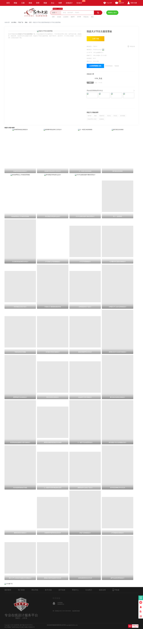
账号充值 (48, 590)
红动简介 (89, 590)
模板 (15, 3)
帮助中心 (75, 590)
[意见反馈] (140, 611)
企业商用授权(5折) (95, 66)
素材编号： (90, 46)
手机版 (116, 590)
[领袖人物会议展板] (92, 99)
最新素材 (8, 590)
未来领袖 (122, 115)
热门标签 (21, 590)
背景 (37, 3)
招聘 (53, 17)
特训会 (115, 115)
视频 (45, 3)
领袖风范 (101, 115)
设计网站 (13, 22)
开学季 (79, 17)
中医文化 (85, 17)
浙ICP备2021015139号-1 (26, 625)
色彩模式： (90, 58)
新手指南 (62, 590)
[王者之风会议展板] (128, 99)
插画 (30, 3)
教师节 (73, 17)
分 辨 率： (90, 52)
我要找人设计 (112, 12)
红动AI (79, 3)
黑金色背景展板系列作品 (95, 90)
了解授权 (116, 66)
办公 (52, 3)
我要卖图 (140, 597)
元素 (23, 3)
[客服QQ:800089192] (140, 607)
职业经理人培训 (92, 119)
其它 (30, 22)
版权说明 (102, 590)
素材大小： (90, 61)
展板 (26, 22)
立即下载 (95, 39)
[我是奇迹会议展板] (116, 99)
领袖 (95, 115)
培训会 (109, 115)
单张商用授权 (109, 66)
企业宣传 (65, 17)
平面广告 (20, 22)
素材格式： (90, 49)
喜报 (92, 17)
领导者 (89, 115)
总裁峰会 (101, 119)
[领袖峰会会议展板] (104, 99)
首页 (8, 3)
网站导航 (35, 590)
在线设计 (69, 3)
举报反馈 (132, 46)
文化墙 (59, 17)
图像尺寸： (90, 55)
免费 (60, 3)
